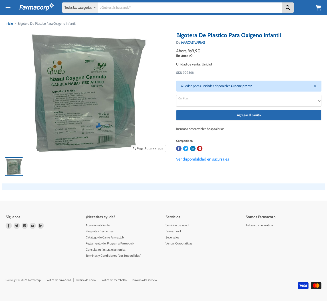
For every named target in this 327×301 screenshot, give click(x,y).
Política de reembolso (114, 280)
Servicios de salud (177, 225)
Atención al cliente (98, 225)
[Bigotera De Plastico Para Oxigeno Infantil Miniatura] (14, 166)
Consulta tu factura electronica (105, 250)
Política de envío (86, 280)
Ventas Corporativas (179, 243)
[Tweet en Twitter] (185, 148)
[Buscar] (288, 7)
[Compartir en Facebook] (179, 148)
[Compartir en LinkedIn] (193, 148)
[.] (199, 148)
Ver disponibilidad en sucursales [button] (202, 159)
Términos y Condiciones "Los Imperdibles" (113, 256)
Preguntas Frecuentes (99, 231)
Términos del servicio (144, 280)
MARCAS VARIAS (193, 43)
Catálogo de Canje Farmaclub (105, 237)
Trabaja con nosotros (259, 225)
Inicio (9, 24)
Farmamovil (173, 231)
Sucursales (172, 237)
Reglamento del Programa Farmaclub (110, 243)
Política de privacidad (58, 280)
